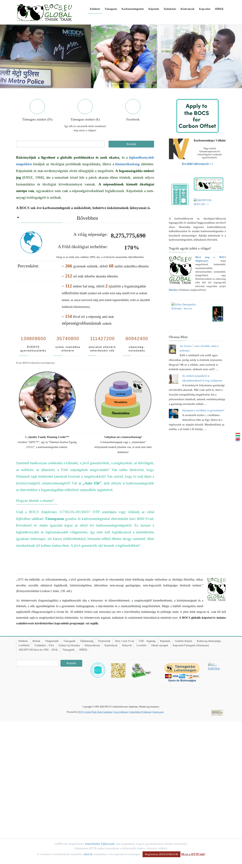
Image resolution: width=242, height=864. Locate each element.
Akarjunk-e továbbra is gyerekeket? (203, 410)
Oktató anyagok (159, 645)
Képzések (165, 641)
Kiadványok (111, 645)
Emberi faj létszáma (69, 645)
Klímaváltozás (92, 645)
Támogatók (69, 641)
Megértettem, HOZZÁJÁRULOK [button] (161, 854)
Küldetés (23, 641)
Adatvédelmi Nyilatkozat (140, 712)
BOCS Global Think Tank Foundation (95, 712)
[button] (18, 56)
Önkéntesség (86, 641)
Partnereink (104, 641)
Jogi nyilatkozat (121, 712)
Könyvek (127, 645)
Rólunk (36, 641)
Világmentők (52, 641)
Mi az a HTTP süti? (193, 854)
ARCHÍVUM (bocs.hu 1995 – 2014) (38, 649)
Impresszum (158, 712)
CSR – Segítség (147, 641)
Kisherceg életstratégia (209, 641)
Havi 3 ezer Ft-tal (124, 641)
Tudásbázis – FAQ (44, 645)
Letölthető (24, 645)
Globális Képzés (183, 641)
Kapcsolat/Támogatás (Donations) (191, 645)
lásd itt (88, 854)
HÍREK (83, 649)
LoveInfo (142, 645)
